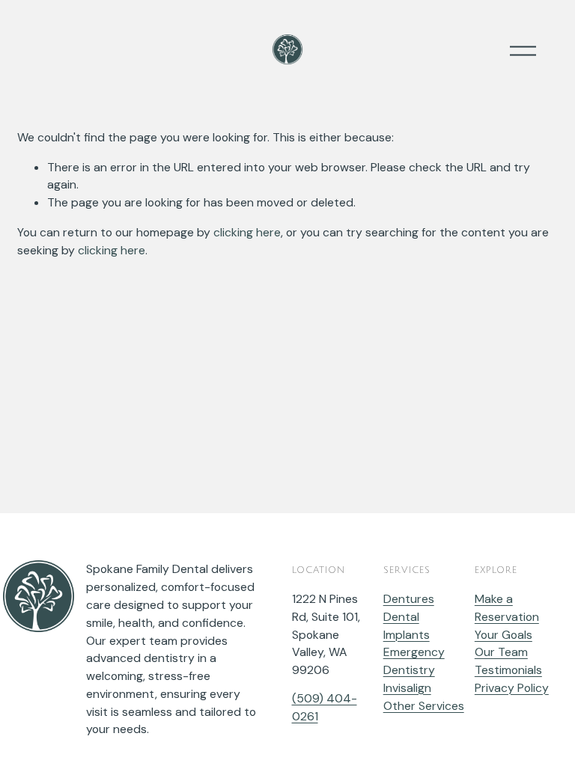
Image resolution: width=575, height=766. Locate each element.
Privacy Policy (512, 688)
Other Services (423, 706)
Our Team (501, 652)
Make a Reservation (507, 608)
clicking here (247, 232)
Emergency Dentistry (414, 661)
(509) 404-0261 (324, 707)
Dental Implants (406, 626)
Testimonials (508, 670)
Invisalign (407, 688)
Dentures (408, 599)
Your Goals (503, 635)
